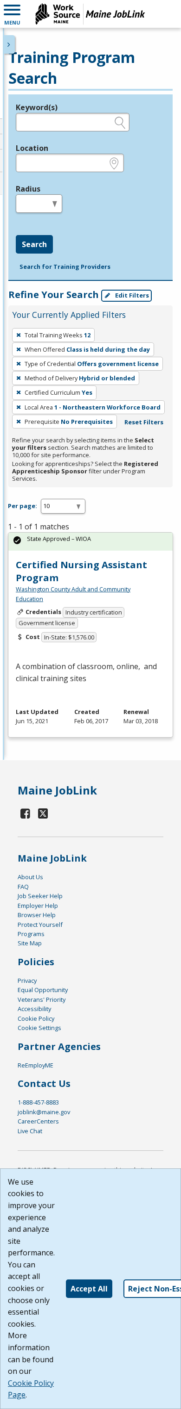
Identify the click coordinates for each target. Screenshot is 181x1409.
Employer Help (38, 905)
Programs (31, 934)
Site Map (30, 943)
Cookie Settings (39, 1028)
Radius (28, 189)
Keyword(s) (37, 107)
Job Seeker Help (40, 896)
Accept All (89, 1289)
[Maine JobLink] (90, 14)
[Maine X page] (43, 813)
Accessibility (34, 1009)
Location (32, 148)
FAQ (23, 886)
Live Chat (30, 1131)
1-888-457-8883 (38, 1102)
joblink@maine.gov (44, 1112)
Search (34, 244)
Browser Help (37, 915)
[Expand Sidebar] (9, 44)
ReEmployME (35, 1065)
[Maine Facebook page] (25, 813)
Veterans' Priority (41, 999)
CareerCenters (38, 1121)
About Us (30, 877)
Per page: (22, 506)
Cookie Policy (36, 1018)
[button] (12, 14)
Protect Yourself (40, 924)
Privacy (27, 980)
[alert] (90, 542)
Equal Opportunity (43, 990)
